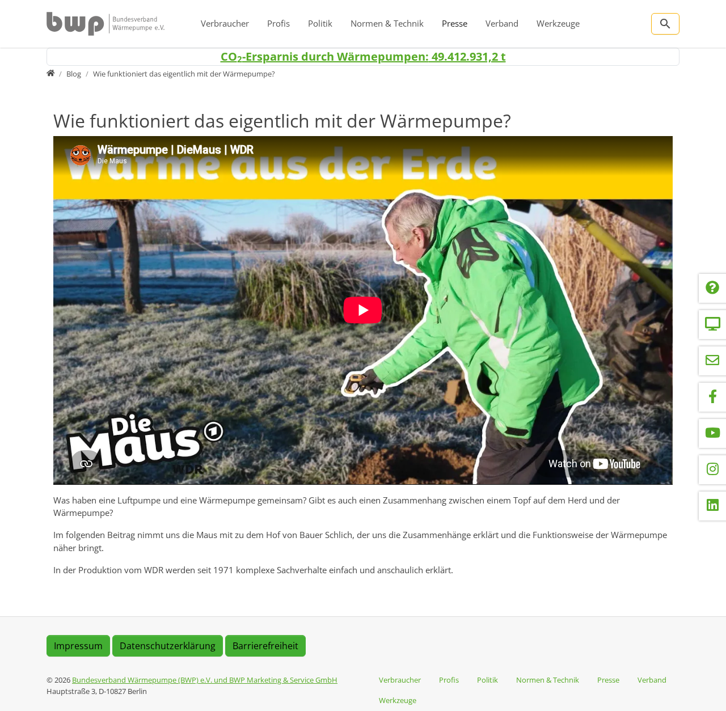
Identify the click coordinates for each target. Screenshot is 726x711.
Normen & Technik (387, 23)
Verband (502, 23)
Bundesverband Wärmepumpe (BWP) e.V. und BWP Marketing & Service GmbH (204, 680)
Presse (454, 23)
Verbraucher (225, 23)
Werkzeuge (558, 23)
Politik (320, 23)
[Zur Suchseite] (665, 24)
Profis (278, 23)
